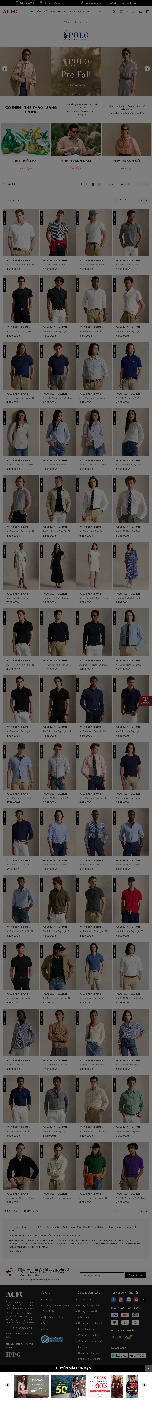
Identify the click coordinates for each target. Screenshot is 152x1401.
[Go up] (148, 1368)
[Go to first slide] (144, 1385)
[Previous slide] (7, 1385)
